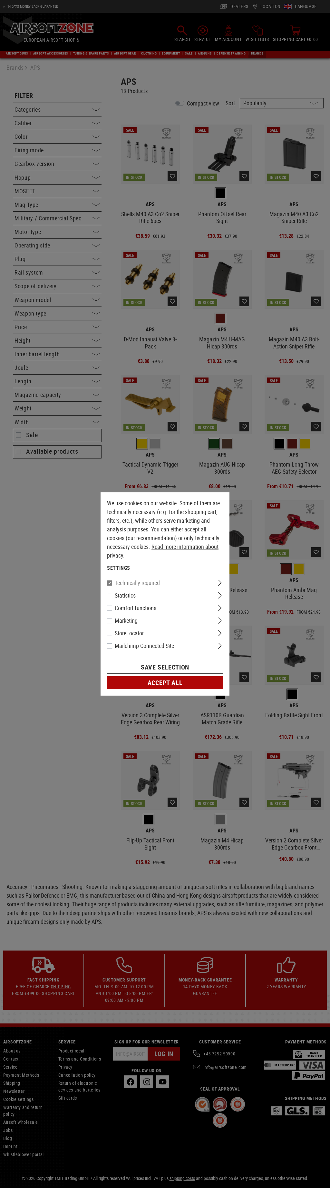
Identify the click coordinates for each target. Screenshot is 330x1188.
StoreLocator (129, 633)
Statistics (125, 595)
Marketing (126, 620)
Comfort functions (135, 608)
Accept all (165, 682)
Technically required (137, 583)
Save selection (165, 667)
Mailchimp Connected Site (144, 645)
